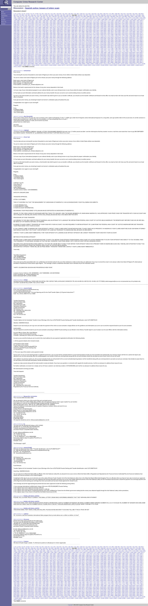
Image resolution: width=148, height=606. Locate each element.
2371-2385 (139, 23)
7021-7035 (38, 48)
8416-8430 (60, 55)
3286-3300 (60, 29)
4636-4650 (60, 36)
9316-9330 (103, 59)
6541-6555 (67, 45)
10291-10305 (78, 65)
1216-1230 (106, 18)
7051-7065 (53, 48)
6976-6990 (16, 48)
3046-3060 (74, 27)
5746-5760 (74, 41)
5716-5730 (60, 41)
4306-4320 (31, 34)
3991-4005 (140, 32)
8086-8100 (31, 54)
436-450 (45, 15)
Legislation (4, 15)
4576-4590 (31, 36)
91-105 (41, 13)
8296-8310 (132, 54)
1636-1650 (45, 20)
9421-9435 (24, 61)
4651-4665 (67, 36)
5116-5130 (31, 38)
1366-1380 (46, 19)
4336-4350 (45, 34)
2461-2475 (53, 25)
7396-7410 (89, 50)
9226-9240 (60, 59)
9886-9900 (118, 62)
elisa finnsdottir (28, 116)
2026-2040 (103, 22)
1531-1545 (126, 19)
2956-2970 (31, 27)
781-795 (48, 16)
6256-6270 (60, 44)
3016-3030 (60, 27)
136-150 (59, 13)
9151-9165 (24, 59)
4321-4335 (38, 34)
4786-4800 (132, 36)
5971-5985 (53, 43)
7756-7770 (132, 51)
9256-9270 (74, 59)
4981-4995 (96, 37)
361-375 (15, 15)
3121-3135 (111, 27)
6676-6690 (132, 45)
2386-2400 (16, 25)
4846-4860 (31, 37)
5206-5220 (74, 38)
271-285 (111, 13)
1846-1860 (16, 22)
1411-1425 (68, 19)
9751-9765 (53, 62)
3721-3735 (140, 30)
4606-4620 (45, 36)
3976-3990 (132, 32)
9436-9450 (31, 61)
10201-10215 (26, 65)
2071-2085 (125, 22)
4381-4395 (67, 34)
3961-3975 (125, 32)
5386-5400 (31, 40)
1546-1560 (133, 19)
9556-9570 (89, 61)
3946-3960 (118, 32)
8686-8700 (60, 57)
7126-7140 (89, 48)
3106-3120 (103, 27)
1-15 (14, 13)
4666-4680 (74, 36)
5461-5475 (67, 40)
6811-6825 (67, 47)
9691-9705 (24, 62)
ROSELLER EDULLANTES (31, 496)
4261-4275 (139, 33)
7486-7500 (132, 50)
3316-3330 (74, 29)
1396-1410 (61, 19)
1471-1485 (97, 19)
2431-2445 (38, 25)
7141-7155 (96, 48)
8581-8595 (140, 55)
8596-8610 (16, 57)
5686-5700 (45, 41)
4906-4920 (60, 37)
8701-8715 (67, 57)
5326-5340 (132, 38)
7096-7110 (74, 48)
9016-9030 (89, 58)
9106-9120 (132, 58)
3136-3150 (118, 27)
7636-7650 (74, 51)
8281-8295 (125, 54)
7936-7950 (89, 52)
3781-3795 (38, 32)
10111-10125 (107, 63)
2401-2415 (24, 25)
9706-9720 (31, 62)
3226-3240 (31, 29)
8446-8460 (74, 55)
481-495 (62, 15)
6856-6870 (89, 47)
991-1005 (130, 16)
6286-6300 (74, 44)
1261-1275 (128, 18)
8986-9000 (74, 58)
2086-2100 (132, 22)
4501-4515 (125, 34)
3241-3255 (38, 29)
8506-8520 (103, 55)
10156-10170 (133, 63)
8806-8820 (118, 57)
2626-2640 (132, 25)
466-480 (56, 15)
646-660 (126, 15)
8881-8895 (24, 58)
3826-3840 (60, 32)
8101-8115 (38, 54)
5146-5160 (45, 38)
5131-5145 (38, 38)
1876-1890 (31, 22)
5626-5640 (16, 41)
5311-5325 (125, 38)
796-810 (54, 16)
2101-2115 (139, 22)
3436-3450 (132, 29)
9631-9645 (125, 61)
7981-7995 (111, 52)
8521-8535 (111, 55)
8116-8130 (45, 54)
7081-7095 (67, 48)
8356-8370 (31, 55)
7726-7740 (118, 51)
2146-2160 (31, 23)
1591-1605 (24, 20)
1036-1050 (21, 18)
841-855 (72, 16)
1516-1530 (119, 19)
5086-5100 (16, 38)
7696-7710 (103, 51)
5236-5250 (89, 38)
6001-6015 (67, 43)
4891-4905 (53, 37)
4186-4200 (103, 33)
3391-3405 (111, 29)
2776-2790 (74, 26)
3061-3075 (82, 27)
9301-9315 (96, 59)
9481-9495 (53, 61)
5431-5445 (53, 40)
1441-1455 (83, 19)
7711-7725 (111, 51)
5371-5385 (24, 40)
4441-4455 (96, 34)
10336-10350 (104, 65)
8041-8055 (140, 52)
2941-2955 (24, 27)
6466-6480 (31, 45)
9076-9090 (118, 58)
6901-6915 (111, 47)
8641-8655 (38, 57)
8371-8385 (38, 55)
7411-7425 (96, 50)
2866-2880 (118, 26)
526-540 (80, 15)
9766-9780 (60, 62)
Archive (3, 19)
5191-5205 (67, 38)
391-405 (27, 15)
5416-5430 (45, 40)
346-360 (140, 13)
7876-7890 (60, 52)
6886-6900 (103, 47)
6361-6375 (111, 44)
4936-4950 (74, 37)
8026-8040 (132, 52)
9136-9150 (16, 59)
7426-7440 (103, 50)
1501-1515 (112, 19)
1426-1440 (75, 19)
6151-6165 (140, 43)
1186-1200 (92, 18)
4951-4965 (82, 37)
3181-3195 (140, 27)
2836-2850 (103, 26)
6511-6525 (53, 45)
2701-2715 (38, 26)
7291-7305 (38, 50)
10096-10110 (98, 63)
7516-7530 (16, 51)
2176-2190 (45, 23)
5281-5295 (110, 38)
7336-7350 (60, 50)
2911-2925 (140, 26)
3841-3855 (67, 32)
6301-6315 (82, 44)
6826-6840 (74, 47)
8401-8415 (53, 55)
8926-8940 (45, 58)
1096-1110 (49, 18)
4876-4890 (45, 37)
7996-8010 (118, 52)
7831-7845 (38, 52)
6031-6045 (82, 43)
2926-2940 (16, 27)
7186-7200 (118, 48)
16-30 (18, 13)
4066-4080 (45, 33)
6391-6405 (125, 44)
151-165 (64, 13)
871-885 (83, 16)
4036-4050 (31, 33)
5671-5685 (38, 41)
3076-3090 (89, 27)
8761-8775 (96, 57)
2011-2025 (96, 22)
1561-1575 (141, 19)
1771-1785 (111, 20)
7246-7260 (16, 50)
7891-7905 (67, 52)
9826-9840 (89, 62)
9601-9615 (111, 61)
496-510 (68, 15)
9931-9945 (140, 62)
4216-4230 (118, 33)
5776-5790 (89, 41)
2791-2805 (82, 26)
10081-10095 (90, 63)
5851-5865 (125, 41)
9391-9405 (140, 59)
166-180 (70, 13)
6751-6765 (38, 47)
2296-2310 (103, 23)
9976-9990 (31, 63)
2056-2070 (118, 22)
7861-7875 (53, 52)
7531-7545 (24, 51)
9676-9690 (16, 62)
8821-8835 (125, 57)
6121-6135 (125, 43)
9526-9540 (74, 61)
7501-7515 (140, 50)
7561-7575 (38, 51)
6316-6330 (89, 44)
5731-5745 (67, 41)
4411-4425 (82, 34)
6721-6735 (24, 47)
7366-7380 (74, 50)
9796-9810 (74, 62)
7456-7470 (118, 50)
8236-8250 (103, 54)
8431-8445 (67, 55)
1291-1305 (143, 18)
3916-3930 (103, 32)
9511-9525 (67, 61)
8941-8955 (53, 58)
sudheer (26, 513)
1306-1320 (17, 19)
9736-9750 (45, 62)
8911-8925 (38, 58)
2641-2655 (140, 25)
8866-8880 (16, 58)
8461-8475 (82, 55)
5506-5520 (89, 40)
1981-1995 (82, 22)
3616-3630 (89, 30)
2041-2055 (111, 22)
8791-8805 (111, 57)
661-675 (132, 15)
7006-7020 (31, 48)
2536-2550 (89, 25)
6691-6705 (140, 45)
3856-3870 (74, 32)
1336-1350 (32, 19)
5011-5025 (111, 37)
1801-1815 (125, 20)
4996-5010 (103, 37)
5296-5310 (118, 38)
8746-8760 (89, 57)
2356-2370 (132, 23)
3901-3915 (96, 32)
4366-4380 (60, 34)
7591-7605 (53, 51)
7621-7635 (67, 51)
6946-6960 (132, 47)
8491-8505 (96, 55)
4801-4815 (140, 36)
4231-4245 (125, 33)
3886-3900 (89, 32)
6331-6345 (96, 44)
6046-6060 (89, 43)
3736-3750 (16, 32)
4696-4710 (89, 36)
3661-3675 (111, 30)
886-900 (89, 16)
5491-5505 (82, 40)
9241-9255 (67, 59)
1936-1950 (60, 22)
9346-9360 (118, 59)
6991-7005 (24, 48)
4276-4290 (16, 34)
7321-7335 (53, 50)
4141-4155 (81, 33)
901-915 (95, 16)
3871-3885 (82, 32)
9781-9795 (67, 62)
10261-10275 (61, 65)
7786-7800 (16, 52)
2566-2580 (103, 25)
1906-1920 (45, 22)
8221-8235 (96, 54)
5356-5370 (16, 40)
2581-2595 (111, 25)
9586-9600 (103, 61)
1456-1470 (90, 19)
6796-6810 (60, 47)
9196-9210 (45, 59)
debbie (26, 280)
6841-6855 (82, 47)
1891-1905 (38, 22)
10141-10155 (124, 63)
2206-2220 (60, 23)
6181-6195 (24, 44)
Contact (3, 23)
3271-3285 (53, 29)
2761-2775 (67, 26)
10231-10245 (44, 65)
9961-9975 (24, 63)
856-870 (77, 16)
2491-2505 (67, 25)
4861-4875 (38, 37)
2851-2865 (111, 26)
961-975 (118, 16)
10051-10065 (72, 63)
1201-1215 (99, 18)
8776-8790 (103, 57)
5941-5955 (38, 43)
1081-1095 (42, 18)
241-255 (99, 13)
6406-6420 (132, 44)
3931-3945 (111, 32)
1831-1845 (140, 20)
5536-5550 (103, 40)
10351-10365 (113, 65)
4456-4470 (103, 34)
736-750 (31, 16)
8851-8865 (140, 57)
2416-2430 (31, 25)
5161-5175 (53, 38)
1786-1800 (118, 20)
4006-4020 (16, 33)
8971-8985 (67, 58)
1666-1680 (60, 20)
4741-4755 (111, 36)
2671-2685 (24, 26)
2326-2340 (118, 23)
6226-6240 (45, 44)
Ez (24, 424)
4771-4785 (125, 36)
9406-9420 (16, 61)
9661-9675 (140, 61)
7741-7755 (125, 51)
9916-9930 (132, 62)
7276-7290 (31, 50)
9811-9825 (82, 62)
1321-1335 (25, 19)
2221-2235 (67, 23)
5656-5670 (31, 41)
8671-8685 (53, 57)
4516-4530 (132, 34)
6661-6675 (125, 45)
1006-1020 (138, 16)
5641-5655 (24, 41)
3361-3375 (96, 29)
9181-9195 (38, 59)
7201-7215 (125, 48)
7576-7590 (45, 51)
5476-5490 (74, 40)
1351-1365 (39, 19)
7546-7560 (31, 51)
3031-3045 (67, 27)
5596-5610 (132, 40)
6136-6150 (132, 43)
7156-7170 (103, 48)
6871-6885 (96, 47)
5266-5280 (103, 38)
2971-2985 (38, 27)
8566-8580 (132, 55)
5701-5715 (53, 41)
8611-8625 (24, 57)
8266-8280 (118, 54)
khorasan (26, 519)
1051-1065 (28, 18)
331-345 (135, 13)
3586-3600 (74, 30)
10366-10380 (121, 65)
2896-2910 (132, 26)
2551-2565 (96, 25)
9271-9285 (82, 59)
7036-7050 (45, 48)
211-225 (88, 13)
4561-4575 (24, 36)
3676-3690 (118, 30)
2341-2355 (125, 23)
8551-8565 (125, 55)
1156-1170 (78, 18)
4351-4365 (53, 34)
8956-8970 (60, 58)
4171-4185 (96, 33)
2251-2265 (82, 23)
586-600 (103, 15)
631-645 (121, 15)
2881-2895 (125, 26)
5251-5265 (96, 38)
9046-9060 (103, 58)
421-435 (39, 15)
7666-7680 (89, 51)
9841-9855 (96, 62)
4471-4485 (111, 34)
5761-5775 (82, 41)
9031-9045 (96, 58)
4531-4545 (140, 34)
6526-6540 (60, 45)
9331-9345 (111, 59)
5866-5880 (132, 41)
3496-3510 (31, 30)
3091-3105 (96, 27)
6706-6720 (16, 47)
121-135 (53, 13)
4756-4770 (118, 36)
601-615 (109, 15)
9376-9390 (132, 59)
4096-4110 (60, 33)
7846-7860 (45, 52)
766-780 (42, 16)
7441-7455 (111, 50)
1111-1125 (56, 18)
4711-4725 (96, 36)
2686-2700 (31, 26)
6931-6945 (125, 47)
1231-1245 (114, 18)
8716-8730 (74, 57)
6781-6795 (53, 47)
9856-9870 (103, 62)
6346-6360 (103, 44)
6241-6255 (53, 44)
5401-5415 (38, 40)
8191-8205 (81, 54)
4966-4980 (89, 37)
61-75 (32, 13)
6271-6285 (67, 44)
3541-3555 (53, 30)
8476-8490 (89, 55)
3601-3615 (82, 30)
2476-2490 (60, 25)
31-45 (23, 13)
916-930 (101, 16)
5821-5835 (111, 41)
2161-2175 (38, 23)
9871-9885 (111, 62)
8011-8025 (125, 52)
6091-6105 (111, 43)
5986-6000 (60, 43)
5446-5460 (60, 40)
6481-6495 (38, 45)
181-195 (76, 13)
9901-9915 (125, 62)
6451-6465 (24, 45)
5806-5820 (103, 41)
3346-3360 (89, 29)
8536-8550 (118, 55)
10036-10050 (64, 63)
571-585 (97, 15)
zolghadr (26, 130)
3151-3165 (125, 27)
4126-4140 (74, 33)
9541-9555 (82, 61)
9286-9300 (89, 59)
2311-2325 (110, 23)
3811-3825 (53, 32)
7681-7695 (96, 51)
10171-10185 (141, 63)
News (2, 11)
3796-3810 (45, 32)
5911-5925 (24, 43)
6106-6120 (118, 43)
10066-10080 (81, 63)
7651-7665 (82, 51)
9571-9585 (96, 61)
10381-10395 (130, 65)
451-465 (51, 15)
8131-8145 (53, 54)
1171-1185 (85, 18)
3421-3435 (125, 29)
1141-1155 (70, 18)
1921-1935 (53, 22)
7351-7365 (67, 50)
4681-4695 (82, 36)
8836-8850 (132, 57)
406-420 (33, 15)
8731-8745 (82, 57)
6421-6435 (140, 44)
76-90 (36, 13)
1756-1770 (103, 20)
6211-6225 (38, 44)
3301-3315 (67, 29)
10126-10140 (115, 63)
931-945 (107, 16)
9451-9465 (38, 61)
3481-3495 (24, 30)
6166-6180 (16, 44)
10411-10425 (17, 66)
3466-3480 (16, 30)
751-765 (36, 16)
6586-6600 (89, 45)
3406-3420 (118, 29)
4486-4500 (118, 34)
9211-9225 (53, 59)
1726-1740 (89, 20)
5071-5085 (140, 37)
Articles (3, 13)
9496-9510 (60, 61)
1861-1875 (24, 22)
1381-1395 (54, 19)
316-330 (129, 13)
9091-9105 (125, 58)
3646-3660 (103, 30)
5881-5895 (140, 41)
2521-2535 (82, 25)
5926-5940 (31, 43)
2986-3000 (45, 27)
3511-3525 (38, 30)
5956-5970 (45, 43)
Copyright (70, 604)
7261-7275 (24, 50)
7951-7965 (96, 52)
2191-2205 (53, 23)
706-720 (19, 16)
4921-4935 (67, 37)
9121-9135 (140, 58)
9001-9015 (82, 58)
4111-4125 (67, 33)
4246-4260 (132, 33)
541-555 (85, 15)
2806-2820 (89, 26)
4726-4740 (103, 36)
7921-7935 (82, 52)
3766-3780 (31, 32)
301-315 (123, 13)
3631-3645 (96, 30)
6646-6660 (118, 45)
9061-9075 (111, 58)
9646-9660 (132, 61)
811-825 (60, 16)
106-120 (47, 13)
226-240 (94, 13)
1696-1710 (74, 20)
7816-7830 (31, 52)
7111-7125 (81, 48)
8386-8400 (45, 55)
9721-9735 (38, 62)
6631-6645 (111, 45)
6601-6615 (96, 45)
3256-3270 (45, 29)
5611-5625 (140, 40)
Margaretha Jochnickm (30, 396)
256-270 (105, 13)
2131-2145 (24, 23)
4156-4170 (89, 33)
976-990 (124, 16)
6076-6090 (103, 43)
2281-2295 (96, 23)
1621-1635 (38, 20)
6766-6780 (45, 47)
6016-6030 (74, 43)
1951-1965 (67, 22)
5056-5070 (132, 37)
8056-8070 (16, 54)
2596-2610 (118, 25)
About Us (3, 21)
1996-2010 (89, 22)
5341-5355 (139, 38)
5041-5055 (125, 37)
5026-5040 (118, 37)
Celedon (26, 541)
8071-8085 (24, 54)
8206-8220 (89, 54)
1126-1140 (63, 18)
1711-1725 (82, 20)
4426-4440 (89, 34)
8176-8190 (74, 54)
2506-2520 (74, 25)
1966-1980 (74, 22)
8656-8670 (45, 57)
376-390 (21, 15)
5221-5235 (81, 38)
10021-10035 (55, 63)
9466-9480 (45, 61)
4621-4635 (53, 36)
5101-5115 (24, 38)
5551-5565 (111, 40)
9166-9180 (31, 59)
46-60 (27, 13)
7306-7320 (45, 50)
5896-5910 (16, 43)
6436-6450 (16, 45)
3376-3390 (103, 29)
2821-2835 (96, 26)
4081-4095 (53, 33)
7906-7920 (74, 52)
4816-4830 (16, 37)
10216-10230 (35, 65)
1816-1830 (132, 20)
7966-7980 (103, 52)
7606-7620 (60, 51)
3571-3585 (67, 30)
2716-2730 (45, 26)
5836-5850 (118, 41)
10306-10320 (87, 65)
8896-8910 (31, 58)
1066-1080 (35, 18)
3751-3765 (24, 32)
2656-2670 (16, 26)
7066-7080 (60, 48)
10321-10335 (96, 65)
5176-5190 (60, 38)
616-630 (115, 15)
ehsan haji (27, 137)
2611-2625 (125, 25)
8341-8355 (24, 55)
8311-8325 (139, 54)
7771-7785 (140, 51)
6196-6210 (31, 44)
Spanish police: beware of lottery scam (42, 8)
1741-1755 (96, 20)
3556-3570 (60, 30)
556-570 (91, 15)
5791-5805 (96, 41)
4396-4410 (74, 34)
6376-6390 (118, 44)
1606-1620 (31, 20)
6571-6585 (82, 45)
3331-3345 (82, 29)
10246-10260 (52, 65)
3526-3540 (45, 30)
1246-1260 (121, 18)
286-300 (117, 13)
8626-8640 (31, 57)
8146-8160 (60, 54)
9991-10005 (38, 63)
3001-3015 (53, 27)
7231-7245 (139, 48)
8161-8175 (67, 54)
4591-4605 (38, 36)
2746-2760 (60, 26)
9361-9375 (125, 59)
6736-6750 (31, 47)
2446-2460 (45, 25)
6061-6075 (96, 43)
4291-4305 (24, 34)
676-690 (138, 15)
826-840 (66, 16)
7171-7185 (110, 48)
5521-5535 (96, 40)
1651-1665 (53, 20)
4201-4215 (110, 33)
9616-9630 (118, 61)
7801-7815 (24, 52)
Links (2, 17)
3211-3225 (24, 29)
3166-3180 (132, 27)
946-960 (113, 16)
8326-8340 (16, 55)
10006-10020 (46, 63)
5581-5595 (125, 40)
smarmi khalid (28, 288)
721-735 (25, 16)
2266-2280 (89, 23)
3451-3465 (140, 29)
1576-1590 (16, 20)
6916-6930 (118, 47)
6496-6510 (45, 45)
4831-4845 (24, 37)
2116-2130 (16, 23)
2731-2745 (53, 26)
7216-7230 (132, 48)
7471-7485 (125, 50)
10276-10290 (70, 65)
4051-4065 (38, 33)
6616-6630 (103, 45)
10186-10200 (18, 65)
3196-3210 (16, 29)
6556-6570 (74, 45)
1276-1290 (135, 18)
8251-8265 (110, 54)
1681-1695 (67, 20)
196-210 (82, 13)
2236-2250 (74, 23)
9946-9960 (16, 63)
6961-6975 (140, 47)
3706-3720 (132, 30)
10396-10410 (139, 65)
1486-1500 (104, 19)
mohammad (27, 70)
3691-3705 (125, 30)
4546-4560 (16, 36)
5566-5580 (118, 40)
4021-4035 (24, 33)
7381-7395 (82, 50)
